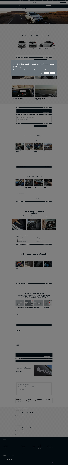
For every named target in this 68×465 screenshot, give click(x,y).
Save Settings (40, 73)
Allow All (46, 73)
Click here (14, 65)
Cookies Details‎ (15, 70)
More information (15, 66)
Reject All (52, 73)
